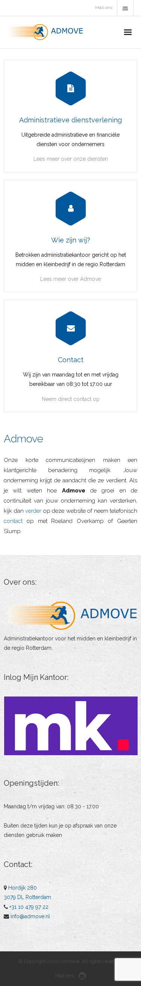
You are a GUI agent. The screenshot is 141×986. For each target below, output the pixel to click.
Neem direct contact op (71, 399)
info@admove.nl (30, 916)
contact (13, 521)
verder (33, 510)
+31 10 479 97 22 (29, 907)
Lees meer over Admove (70, 279)
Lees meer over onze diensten (70, 159)
